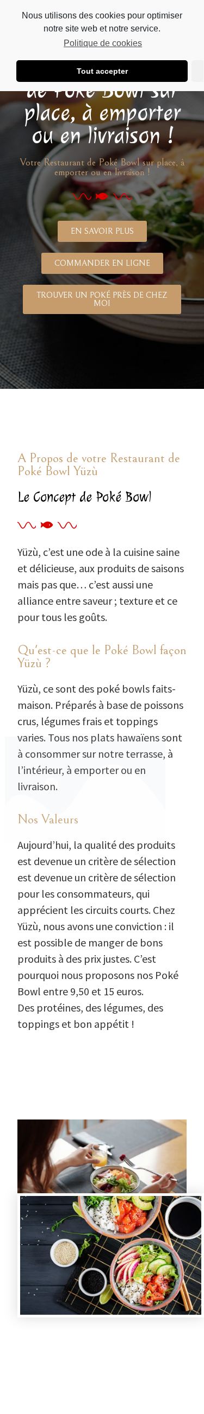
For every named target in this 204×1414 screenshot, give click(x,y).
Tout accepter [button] (102, 71)
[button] (102, 231)
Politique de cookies (103, 43)
